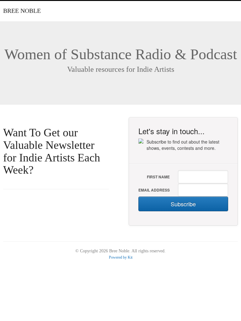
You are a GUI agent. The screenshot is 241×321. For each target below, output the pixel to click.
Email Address (154, 190)
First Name (158, 177)
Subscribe (183, 204)
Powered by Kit (120, 257)
